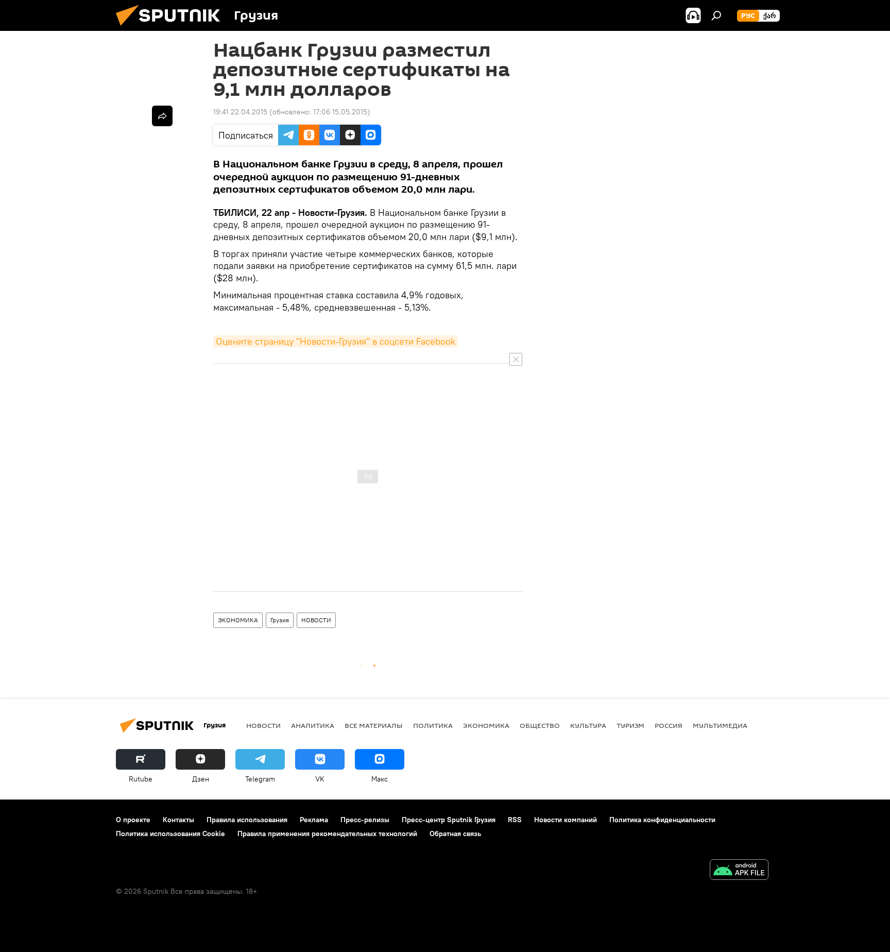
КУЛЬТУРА (588, 725)
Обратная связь (455, 833)
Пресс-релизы (364, 819)
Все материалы (374, 725)
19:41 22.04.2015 (240, 111)
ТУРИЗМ (630, 725)
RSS (515, 819)
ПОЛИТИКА (433, 725)
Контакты (178, 819)
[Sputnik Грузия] (172, 28)
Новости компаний (565, 819)
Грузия (279, 620)
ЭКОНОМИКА (238, 620)
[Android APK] (739, 870)
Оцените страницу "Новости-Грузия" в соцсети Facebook (335, 341)
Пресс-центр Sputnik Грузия (448, 819)
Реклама (314, 819)
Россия (668, 725)
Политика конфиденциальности (662, 819)
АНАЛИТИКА (312, 725)
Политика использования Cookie (170, 833)
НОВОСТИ (316, 620)
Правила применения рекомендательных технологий (327, 833)
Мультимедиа (720, 725)
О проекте (133, 819)
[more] (162, 116)
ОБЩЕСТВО (540, 725)
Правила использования (247, 819)
